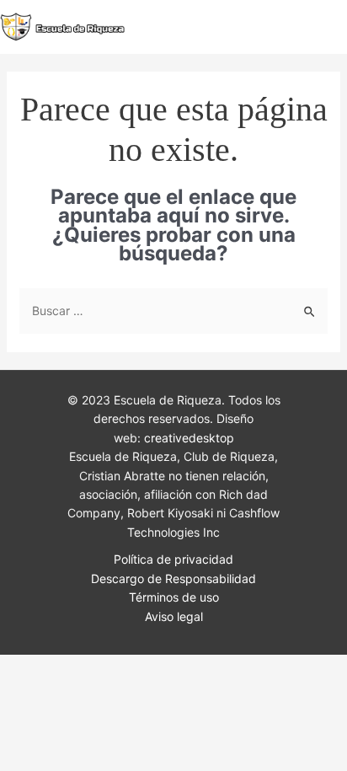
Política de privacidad (173, 559)
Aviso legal (174, 616)
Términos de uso (174, 597)
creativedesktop (189, 438)
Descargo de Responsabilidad (173, 578)
